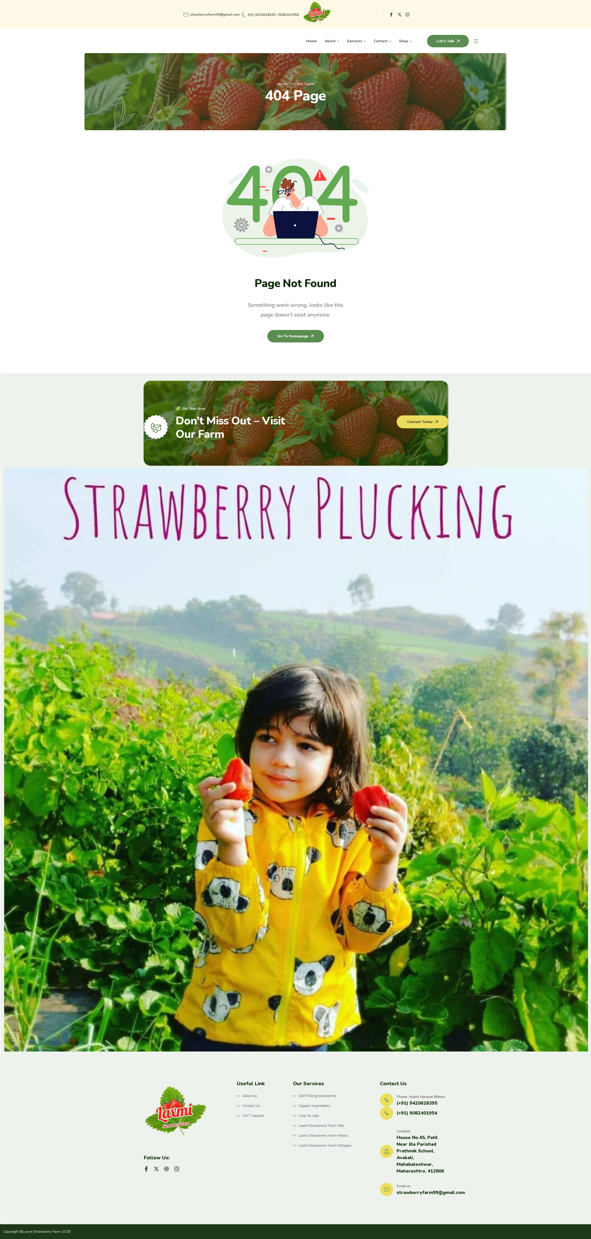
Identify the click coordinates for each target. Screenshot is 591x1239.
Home (282, 84)
